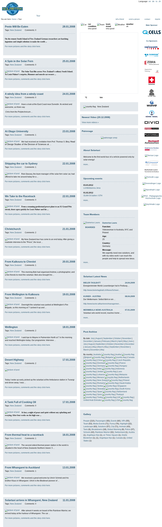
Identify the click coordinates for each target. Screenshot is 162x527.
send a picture (134, 19)
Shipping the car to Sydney (21, 163)
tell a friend (120, 19)
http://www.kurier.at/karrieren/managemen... (101, 304)
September (108, 338)
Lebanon (101, 374)
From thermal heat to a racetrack (24, 434)
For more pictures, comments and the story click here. (27, 79)
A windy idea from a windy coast (24, 94)
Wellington (11, 327)
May (125, 341)
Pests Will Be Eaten (16, 26)
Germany (101, 366)
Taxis (85, 429)
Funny (112, 424)
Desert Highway (14, 359)
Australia (97, 354)
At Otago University (16, 131)
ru (156, 1)
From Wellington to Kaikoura (22, 294)
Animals (122, 426)
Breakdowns (97, 429)
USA (118, 400)
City (112, 426)
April (120, 341)
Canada (119, 438)
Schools (86, 432)
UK (119, 397)
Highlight (124, 424)
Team (85, 424)
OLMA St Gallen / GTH (92, 195)
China (100, 360)
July (92, 338)
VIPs (123, 421)
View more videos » (90, 122)
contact (147, 19)
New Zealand (103, 380)
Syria (99, 394)
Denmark (101, 363)
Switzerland (120, 432)
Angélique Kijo (93, 435)
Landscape (88, 426)
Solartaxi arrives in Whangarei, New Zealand (31, 500)
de (153, 1)
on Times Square (110, 435)
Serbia (100, 386)
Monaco (101, 377)
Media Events (99, 424)
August (99, 338)
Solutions (102, 426)
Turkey (100, 397)
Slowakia (101, 389)
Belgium (88, 357)
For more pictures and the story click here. (23, 46)
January (97, 341)
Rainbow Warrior (102, 432)
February (106, 341)
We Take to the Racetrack (20, 196)
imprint (157, 19)
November (126, 338)
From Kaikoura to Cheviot (20, 261)
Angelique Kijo (105, 438)
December (87, 341)
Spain (100, 392)
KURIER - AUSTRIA (92, 296)
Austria (118, 354)
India (99, 369)
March (114, 341)
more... (86, 164)
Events (114, 421)
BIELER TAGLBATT (92, 283)
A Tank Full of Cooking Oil (20, 402)
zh (160, 1)
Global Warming (114, 429)
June (131, 341)
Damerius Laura (109, 223)
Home (14, 19)
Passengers (101, 421)
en (150, 1)
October (117, 338)
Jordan (100, 371)
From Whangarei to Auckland (22, 467)
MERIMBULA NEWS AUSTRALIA (98, 310)
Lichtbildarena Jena (91, 188)
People (86, 421)
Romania (101, 383)
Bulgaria (110, 357)
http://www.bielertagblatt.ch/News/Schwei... (101, 290)
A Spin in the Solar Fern (19, 61)
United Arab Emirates (92, 400)
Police (127, 429)
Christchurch (13, 229)
